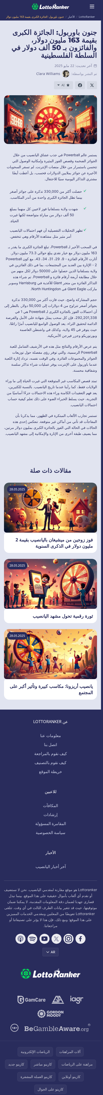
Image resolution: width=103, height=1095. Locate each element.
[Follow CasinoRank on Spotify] (33, 939)
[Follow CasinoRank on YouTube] (45, 939)
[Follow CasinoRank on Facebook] (81, 939)
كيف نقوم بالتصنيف (50, 762)
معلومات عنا (50, 735)
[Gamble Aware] (57, 1028)
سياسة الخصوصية (50, 832)
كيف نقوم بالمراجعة (50, 753)
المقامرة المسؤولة (50, 823)
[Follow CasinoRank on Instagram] (69, 939)
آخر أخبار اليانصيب (51, 866)
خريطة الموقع (50, 771)
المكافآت (50, 805)
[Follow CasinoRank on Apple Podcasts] (21, 939)
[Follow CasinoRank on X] (57, 939)
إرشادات (51, 814)
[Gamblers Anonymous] (58, 1000)
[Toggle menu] (92, 6)
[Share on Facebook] (80, 85)
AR (53, 952)
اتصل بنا (50, 744)
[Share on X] (92, 85)
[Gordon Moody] (51, 1014)
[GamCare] (31, 1000)
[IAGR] (77, 1000)
